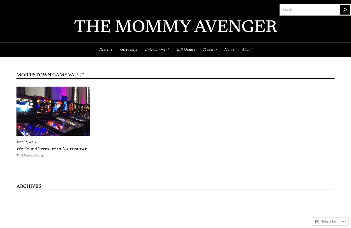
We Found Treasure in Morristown (51, 149)
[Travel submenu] (215, 49)
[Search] (345, 10)
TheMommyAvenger (31, 155)
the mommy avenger (175, 27)
